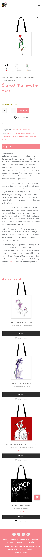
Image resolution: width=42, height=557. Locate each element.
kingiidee (5, 136)
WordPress (20, 549)
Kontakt (31, 542)
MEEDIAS (23, 539)
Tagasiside (20, 542)
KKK (11, 542)
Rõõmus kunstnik (26, 325)
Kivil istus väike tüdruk (26, 447)
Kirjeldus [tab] (8, 146)
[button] (37, 17)
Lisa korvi (23, 110)
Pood (11, 77)
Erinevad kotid (29, 77)
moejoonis (20, 136)
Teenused (34, 539)
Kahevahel (27, 130)
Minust (13, 539)
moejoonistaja (30, 136)
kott (14, 136)
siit (11, 261)
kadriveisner (30, 133)
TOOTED (18, 77)
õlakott (4, 139)
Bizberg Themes (21, 552)
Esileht (4, 77)
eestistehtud (20, 133)
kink (10, 136)
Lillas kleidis (26, 386)
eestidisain (11, 133)
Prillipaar (26, 509)
